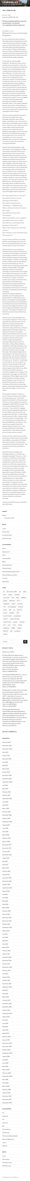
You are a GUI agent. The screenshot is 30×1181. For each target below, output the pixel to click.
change (10, 594)
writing (5, 634)
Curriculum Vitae (9, 518)
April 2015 (5, 944)
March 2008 (5, 1086)
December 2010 (7, 1003)
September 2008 (7, 1076)
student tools (7, 622)
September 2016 (7, 888)
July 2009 (5, 1060)
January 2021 (6, 772)
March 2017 (5, 868)
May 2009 (5, 1066)
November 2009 (7, 1046)
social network (7, 616)
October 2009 (6, 1050)
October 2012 (6, 980)
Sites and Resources (8, 575)
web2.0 (19, 628)
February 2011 (6, 1000)
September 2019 (7, 798)
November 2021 (6, 759)
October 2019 (6, 795)
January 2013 (6, 977)
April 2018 (5, 831)
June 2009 (5, 1063)
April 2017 (5, 864)
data (13, 597)
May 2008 (5, 1079)
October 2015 (6, 924)
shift (17, 613)
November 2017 (6, 848)
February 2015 (6, 950)
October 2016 (6, 884)
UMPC (13, 628)
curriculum (14, 25)
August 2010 (6, 1016)
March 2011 (5, 997)
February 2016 (6, 911)
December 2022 (7, 745)
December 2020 (7, 775)
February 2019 (6, 812)
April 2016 (5, 904)
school (5, 613)
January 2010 (6, 1040)
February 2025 (6, 742)
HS (3, 555)
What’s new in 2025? (8, 652)
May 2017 (5, 861)
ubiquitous (6, 628)
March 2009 (5, 1069)
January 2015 (6, 954)
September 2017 (7, 855)
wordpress (17, 631)
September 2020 (7, 782)
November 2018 (7, 815)
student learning (14, 619)
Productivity (5, 568)
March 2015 (5, 947)
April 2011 (5, 993)
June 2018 (5, 828)
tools (9, 625)
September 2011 (7, 987)
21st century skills (12, 591)
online (5, 610)
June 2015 (5, 937)
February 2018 (6, 838)
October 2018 (6, 818)
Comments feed (7, 535)
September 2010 (7, 1013)
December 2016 (7, 878)
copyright (8, 25)
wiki (11, 631)
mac (4, 607)
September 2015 (7, 927)
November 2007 (7, 1099)
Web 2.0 (4, 581)
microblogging (12, 607)
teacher (15, 622)
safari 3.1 (19, 610)
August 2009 (6, 1056)
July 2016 (5, 894)
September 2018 (7, 821)
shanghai (11, 613)
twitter (20, 625)
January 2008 (6, 1093)
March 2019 (5, 808)
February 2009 (6, 1073)
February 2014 (6, 970)
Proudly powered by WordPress (10, 1177)
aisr (23, 25)
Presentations (6, 565)
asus (4, 594)
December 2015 (7, 917)
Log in (4, 528)
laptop (13, 604)
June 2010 (5, 1023)
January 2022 (6, 755)
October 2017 (6, 851)
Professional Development (10, 571)
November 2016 (7, 881)
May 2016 (5, 901)
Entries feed (5, 532)
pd (14, 610)
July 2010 (5, 1020)
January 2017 (6, 874)
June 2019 (5, 802)
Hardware (5, 552)
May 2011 (5, 990)
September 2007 (7, 1103)
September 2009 (7, 1053)
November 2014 (7, 960)
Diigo (17, 597)
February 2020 (6, 792)
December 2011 (6, 983)
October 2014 (6, 964)
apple (24, 591)
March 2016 (5, 907)
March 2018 (5, 835)
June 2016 (5, 897)
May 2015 (5, 940)
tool (4, 625)
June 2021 (5, 762)
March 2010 (5, 1033)
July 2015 (5, 934)
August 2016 (6, 891)
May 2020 (5, 788)
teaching (21, 622)
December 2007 (7, 1096)
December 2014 (7, 957)
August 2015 (6, 931)
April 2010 (5, 1030)
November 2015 (7, 921)
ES (3, 548)
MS (3, 561)
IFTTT (18, 600)
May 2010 (5, 1026)
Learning (4, 558)
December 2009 (7, 1043)
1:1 (4, 591)
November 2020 (7, 778)
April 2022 (5, 752)
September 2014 (7, 967)
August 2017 (6, 858)
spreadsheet (17, 616)
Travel (4, 578)
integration (6, 604)
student (20, 25)
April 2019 (5, 805)
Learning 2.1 (10, 2)
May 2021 (5, 765)
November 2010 (7, 1007)
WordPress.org (6, 538)
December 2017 (6, 845)
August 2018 (6, 825)
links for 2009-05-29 (10, 17)
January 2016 (6, 914)
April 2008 (5, 1083)
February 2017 (6, 871)
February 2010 (6, 1036)
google (5, 600)
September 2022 (7, 749)
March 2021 (5, 769)
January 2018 (6, 841)
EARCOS (23, 597)
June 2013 (5, 974)
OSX (10, 610)
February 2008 (6, 1089)
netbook (20, 607)
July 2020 (5, 785)
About (4, 515)
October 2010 (6, 1010)
